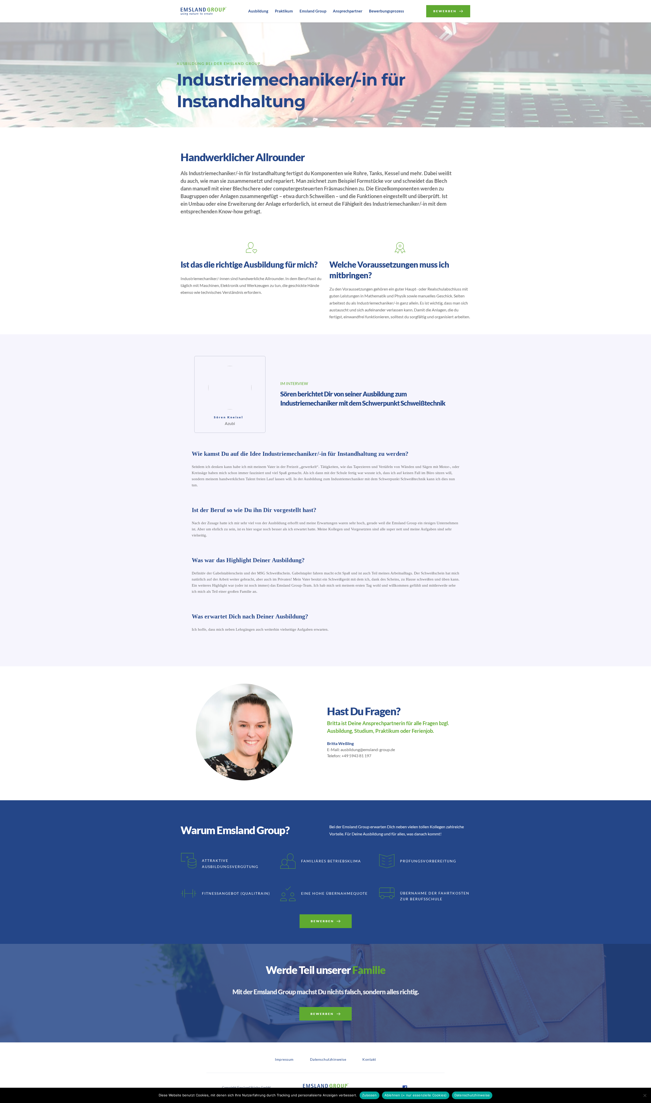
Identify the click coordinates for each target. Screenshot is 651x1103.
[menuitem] (258, 11)
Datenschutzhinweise (472, 1095)
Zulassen (369, 1095)
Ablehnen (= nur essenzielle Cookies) (415, 1095)
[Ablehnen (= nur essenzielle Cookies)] (644, 1095)
